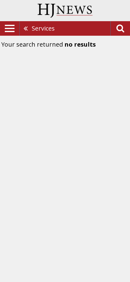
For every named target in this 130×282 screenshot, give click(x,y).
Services (43, 28)
